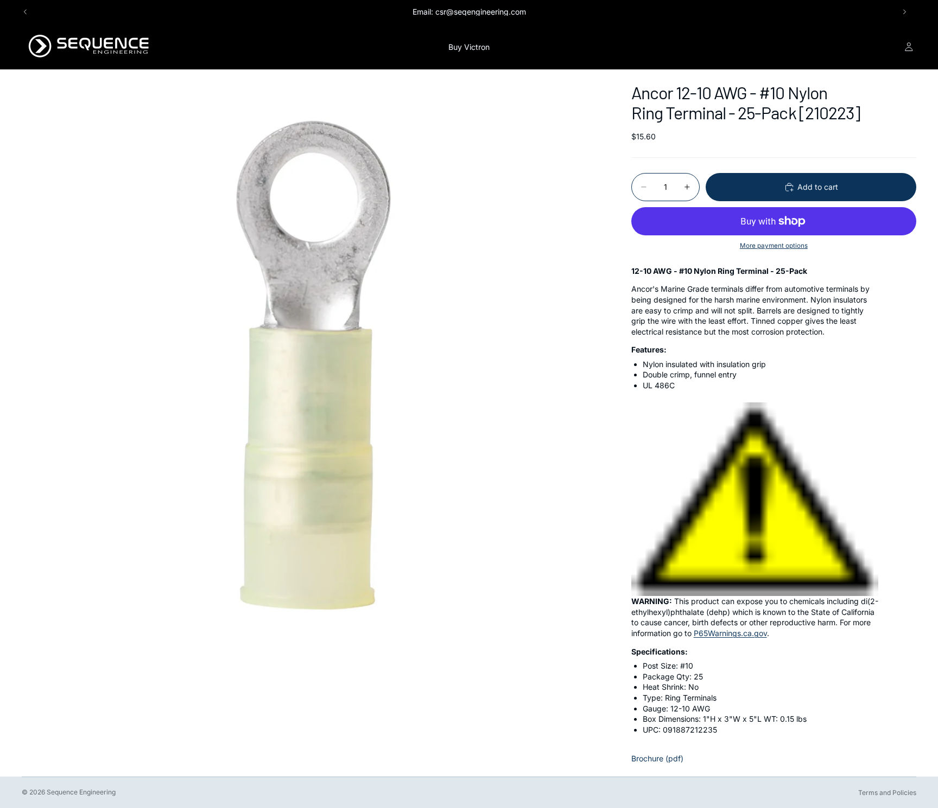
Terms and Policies (887, 792)
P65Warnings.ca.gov (730, 633)
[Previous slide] (25, 12)
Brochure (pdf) (657, 758)
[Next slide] (904, 12)
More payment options (774, 245)
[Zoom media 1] (313, 360)
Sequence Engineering (81, 792)
